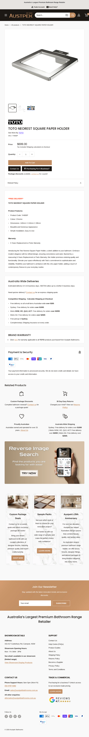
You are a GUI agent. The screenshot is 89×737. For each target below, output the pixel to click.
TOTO (21, 133)
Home (7, 25)
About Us (24, 430)
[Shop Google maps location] (60, 698)
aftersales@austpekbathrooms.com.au (20, 698)
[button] (86, 15)
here (16, 340)
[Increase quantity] (32, 154)
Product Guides (54, 648)
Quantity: (12, 154)
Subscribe (61, 603)
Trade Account (39, 7)
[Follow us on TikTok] (19, 716)
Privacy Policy (54, 666)
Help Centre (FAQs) (56, 644)
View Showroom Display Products (18, 663)
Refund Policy (13, 183)
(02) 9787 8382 (10, 686)
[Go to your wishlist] (82, 14)
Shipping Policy (54, 655)
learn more (44, 551)
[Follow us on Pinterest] (15, 716)
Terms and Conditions (57, 669)
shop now (18, 558)
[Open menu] (6, 15)
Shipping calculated (34, 147)
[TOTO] (19, 120)
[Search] (73, 15)
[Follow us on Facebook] (6, 716)
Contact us (30, 292)
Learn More (55, 691)
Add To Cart (30, 163)
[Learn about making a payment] (31, 362)
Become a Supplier (56, 662)
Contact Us (14, 169)
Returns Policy (54, 659)
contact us (35, 174)
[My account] (79, 15)
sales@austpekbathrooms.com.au (24, 690)
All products (15, 25)
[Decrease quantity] (19, 154)
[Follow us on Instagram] (10, 716)
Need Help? (53, 7)
